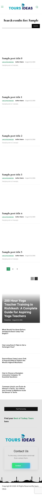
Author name (19, 62)
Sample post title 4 (12, 213)
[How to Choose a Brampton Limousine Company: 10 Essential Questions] (34, 375)
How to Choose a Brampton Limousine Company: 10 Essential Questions (12, 375)
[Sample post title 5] (21, 237)
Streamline (7, 320)
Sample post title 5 (12, 252)
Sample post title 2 (12, 135)
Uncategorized (8, 62)
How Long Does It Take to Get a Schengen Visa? (14, 346)
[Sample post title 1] (21, 82)
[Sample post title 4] (21, 198)
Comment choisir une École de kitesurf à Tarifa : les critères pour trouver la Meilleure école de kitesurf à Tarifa (14, 389)
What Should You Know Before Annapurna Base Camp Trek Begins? (13, 331)
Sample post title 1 (12, 97)
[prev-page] (32, 278)
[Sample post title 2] (21, 121)
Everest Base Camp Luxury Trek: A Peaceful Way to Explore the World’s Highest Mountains (14, 360)
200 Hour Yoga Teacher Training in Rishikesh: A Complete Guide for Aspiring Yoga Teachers (20, 308)
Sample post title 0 (12, 58)
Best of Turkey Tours (23, 418)
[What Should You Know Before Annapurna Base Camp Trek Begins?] (34, 331)
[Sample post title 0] (21, 43)
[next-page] (36, 278)
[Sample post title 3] (21, 160)
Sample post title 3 (12, 174)
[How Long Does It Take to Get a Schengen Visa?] (34, 346)
